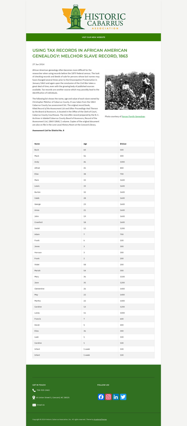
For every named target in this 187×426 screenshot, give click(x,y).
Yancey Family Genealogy (133, 116)
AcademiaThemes (100, 419)
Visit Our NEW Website (93, 37)
